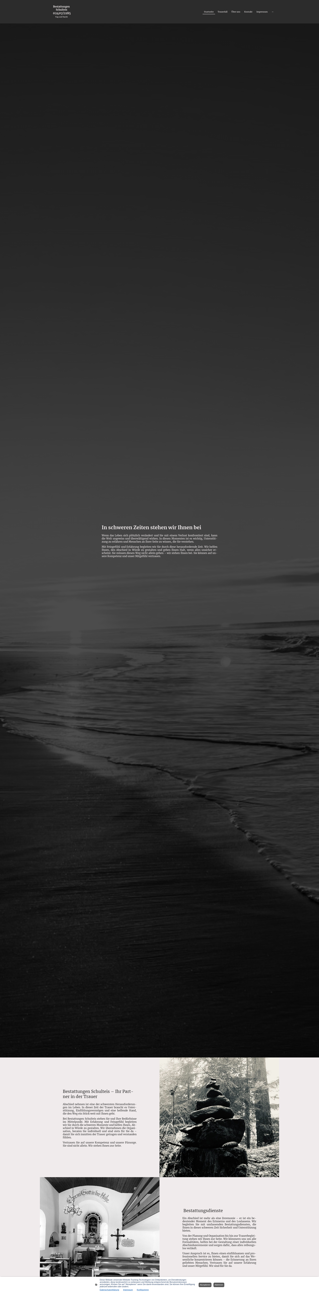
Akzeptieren (205, 1285)
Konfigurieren (143, 1290)
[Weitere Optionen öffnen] (272, 11)
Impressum (128, 1290)
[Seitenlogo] (61, 20)
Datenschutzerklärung (109, 1290)
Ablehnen (219, 1285)
